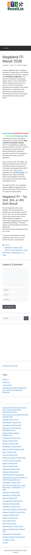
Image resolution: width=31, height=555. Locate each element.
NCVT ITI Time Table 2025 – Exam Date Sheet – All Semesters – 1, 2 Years (15, 252)
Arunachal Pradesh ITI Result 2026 (14, 458)
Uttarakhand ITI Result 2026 (11, 425)
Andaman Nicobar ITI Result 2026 (13, 537)
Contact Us (6, 382)
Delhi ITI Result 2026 (9, 523)
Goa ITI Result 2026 (9, 521)
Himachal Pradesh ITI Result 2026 (13, 512)
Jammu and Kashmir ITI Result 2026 (14, 509)
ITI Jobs (5, 542)
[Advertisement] (15, 27)
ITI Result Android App (9, 366)
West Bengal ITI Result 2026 (11, 422)
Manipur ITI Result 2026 (10, 443)
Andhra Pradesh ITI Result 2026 (13, 475)
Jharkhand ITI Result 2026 (11, 506)
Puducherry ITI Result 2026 (11, 438)
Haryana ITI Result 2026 (10, 515)
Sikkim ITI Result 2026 (9, 463)
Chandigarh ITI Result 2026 (11, 534)
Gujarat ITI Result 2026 (10, 518)
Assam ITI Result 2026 (9, 455)
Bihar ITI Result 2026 (9, 452)
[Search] (26, 318)
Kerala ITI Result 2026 (9, 498)
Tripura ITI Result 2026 (10, 466)
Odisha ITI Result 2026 (10, 441)
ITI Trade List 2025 (8, 540)
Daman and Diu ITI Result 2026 (12, 526)
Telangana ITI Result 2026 (11, 469)
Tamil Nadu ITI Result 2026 (11, 482)
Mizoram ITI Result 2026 (10, 472)
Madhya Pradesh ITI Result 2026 (13, 449)
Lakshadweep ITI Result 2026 (12, 501)
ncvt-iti (7, 245)
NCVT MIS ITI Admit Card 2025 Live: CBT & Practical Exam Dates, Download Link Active (14, 410)
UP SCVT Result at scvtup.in (11, 460)
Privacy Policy (7, 385)
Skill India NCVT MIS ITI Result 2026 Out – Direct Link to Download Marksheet (14, 390)
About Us (5, 379)
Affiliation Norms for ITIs (10, 419)
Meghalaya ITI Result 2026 (13, 247)
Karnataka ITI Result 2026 (11, 504)
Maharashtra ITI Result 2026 (11, 446)
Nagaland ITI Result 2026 (10, 492)
